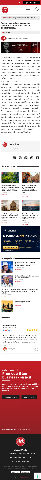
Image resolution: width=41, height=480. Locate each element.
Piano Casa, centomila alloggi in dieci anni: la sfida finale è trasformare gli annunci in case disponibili (10, 188)
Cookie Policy (25, 472)
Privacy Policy (16, 472)
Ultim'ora (9, 17)
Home (4, 17)
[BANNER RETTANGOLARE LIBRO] (20, 53)
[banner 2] (20, 252)
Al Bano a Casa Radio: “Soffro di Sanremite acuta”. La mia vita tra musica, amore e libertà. (25, 263)
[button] (14, 157)
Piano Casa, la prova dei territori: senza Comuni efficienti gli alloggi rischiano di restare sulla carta (29, 189)
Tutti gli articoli (15, 149)
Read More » (4, 194)
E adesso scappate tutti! (22, 301)
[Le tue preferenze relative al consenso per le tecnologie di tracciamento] (37, 476)
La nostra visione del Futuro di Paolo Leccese (17, 429)
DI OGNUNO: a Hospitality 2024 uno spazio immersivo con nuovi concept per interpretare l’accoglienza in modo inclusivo (19, 291)
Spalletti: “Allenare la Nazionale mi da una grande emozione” (27, 276)
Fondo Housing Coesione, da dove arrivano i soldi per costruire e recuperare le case (10, 216)
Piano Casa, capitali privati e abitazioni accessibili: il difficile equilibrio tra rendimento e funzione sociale (30, 217)
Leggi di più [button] (6, 345)
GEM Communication (24, 477)
